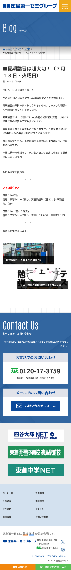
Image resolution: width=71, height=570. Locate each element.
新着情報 (40, 492)
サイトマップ (38, 556)
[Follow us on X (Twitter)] (62, 542)
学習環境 (40, 500)
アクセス (40, 508)
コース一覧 (8, 492)
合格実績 (7, 500)
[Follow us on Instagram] (62, 549)
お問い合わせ (42, 516)
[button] (35, 406)
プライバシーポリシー (57, 556)
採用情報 (7, 516)
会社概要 (7, 508)
